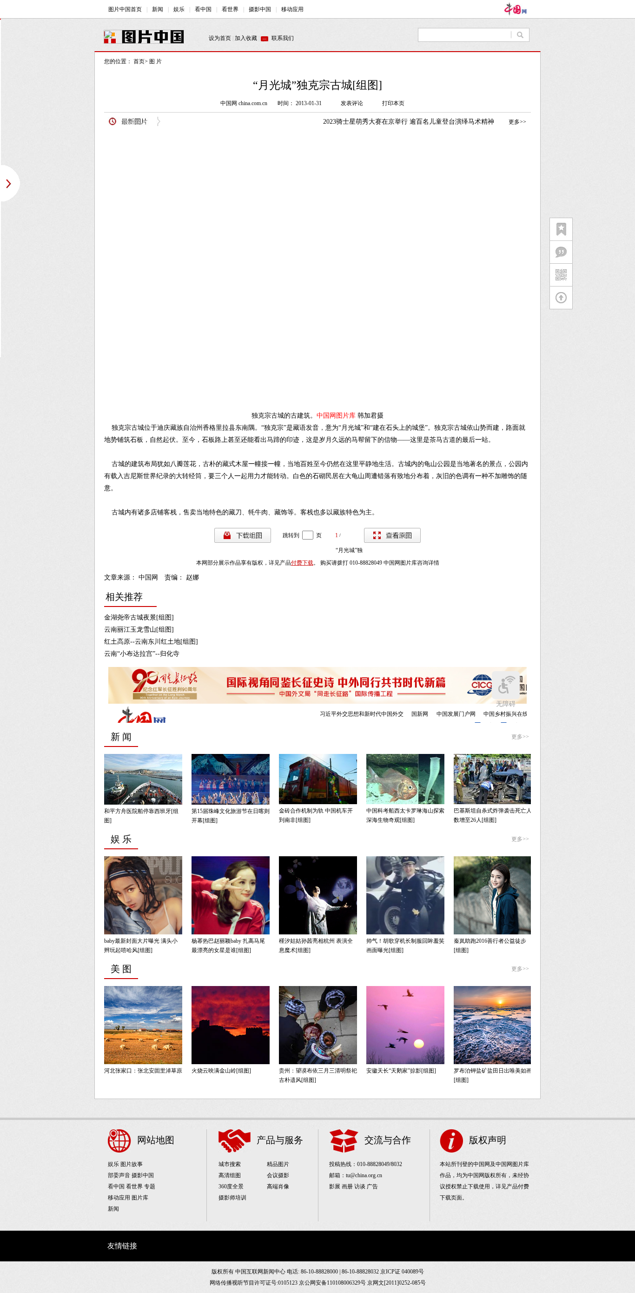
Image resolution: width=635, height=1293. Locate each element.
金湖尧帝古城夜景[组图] (139, 617)
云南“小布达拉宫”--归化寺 (141, 653)
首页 (139, 61)
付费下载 (302, 563)
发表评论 (352, 103)
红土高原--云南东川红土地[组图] (151, 641)
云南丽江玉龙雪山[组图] (139, 629)
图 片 (155, 61)
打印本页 (393, 103)
